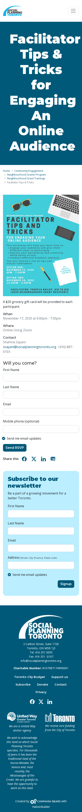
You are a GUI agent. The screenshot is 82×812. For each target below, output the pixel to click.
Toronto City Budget (29, 677)
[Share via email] (54, 459)
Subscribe (23, 684)
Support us (59, 677)
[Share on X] (34, 459)
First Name (11, 370)
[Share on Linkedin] (44, 459)
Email (7, 404)
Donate (42, 684)
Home (6, 171)
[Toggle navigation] (73, 11)
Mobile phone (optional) (21, 421)
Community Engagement (28, 171)
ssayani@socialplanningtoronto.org (29, 347)
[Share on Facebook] (25, 459)
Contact (61, 684)
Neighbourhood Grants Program (26, 174)
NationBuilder (41, 807)
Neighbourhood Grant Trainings (26, 178)
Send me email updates (24, 438)
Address (32, 557)
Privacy (41, 692)
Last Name (11, 387)
